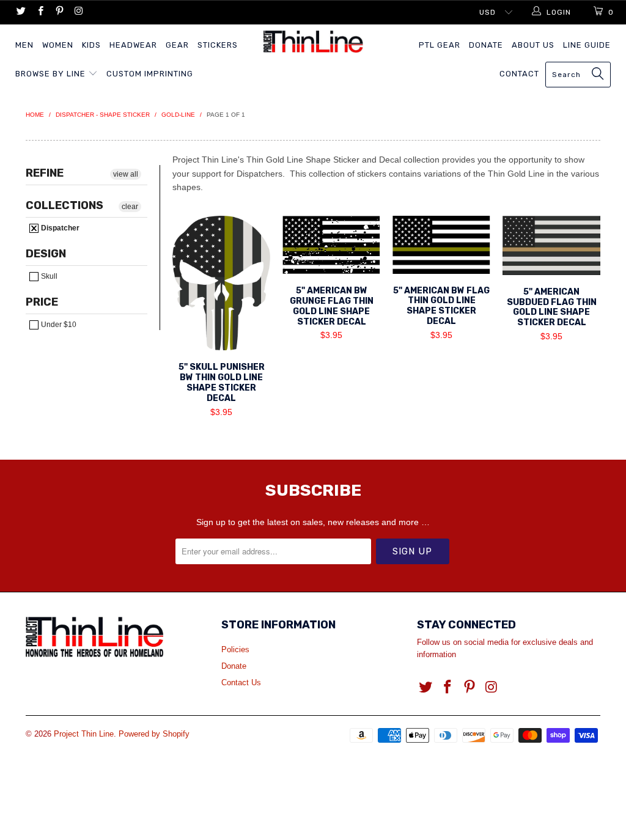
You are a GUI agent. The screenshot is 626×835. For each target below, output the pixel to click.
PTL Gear (439, 45)
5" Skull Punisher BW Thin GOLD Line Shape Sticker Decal (221, 283)
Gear (177, 45)
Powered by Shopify (154, 733)
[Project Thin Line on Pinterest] (59, 12)
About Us (533, 45)
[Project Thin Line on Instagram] (78, 12)
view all (125, 174)
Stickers (217, 45)
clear (130, 206)
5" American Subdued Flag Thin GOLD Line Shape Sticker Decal (551, 245)
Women (57, 45)
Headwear (133, 45)
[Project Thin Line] (313, 41)
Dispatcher (59, 228)
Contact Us (241, 682)
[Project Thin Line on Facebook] (39, 12)
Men (24, 45)
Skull (48, 276)
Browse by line (51, 73)
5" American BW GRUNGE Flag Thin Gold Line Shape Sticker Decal (331, 245)
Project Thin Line (84, 733)
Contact (519, 73)
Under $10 (57, 324)
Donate (486, 45)
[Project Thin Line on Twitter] (20, 12)
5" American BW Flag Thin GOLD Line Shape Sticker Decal (441, 244)
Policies (235, 649)
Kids (91, 45)
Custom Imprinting (149, 73)
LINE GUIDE (587, 45)
